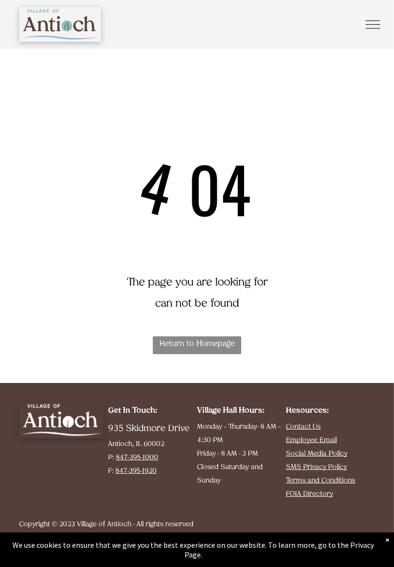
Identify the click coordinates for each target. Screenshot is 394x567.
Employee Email (311, 440)
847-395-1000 (137, 457)
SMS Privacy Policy (316, 467)
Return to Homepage (197, 344)
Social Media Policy (316, 453)
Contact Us (303, 427)
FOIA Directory (309, 494)
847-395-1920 (136, 471)
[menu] (372, 24)
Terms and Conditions (320, 480)
